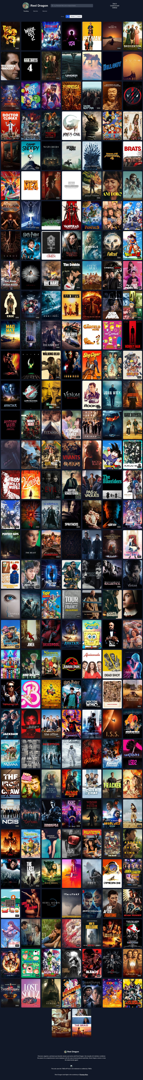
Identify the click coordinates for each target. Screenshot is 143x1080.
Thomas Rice (84, 1074)
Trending (26, 11)
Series (79, 16)
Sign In (115, 3)
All (67, 16)
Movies (73, 16)
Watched (44, 11)
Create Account (114, 5)
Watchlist (35, 11)
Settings (114, 7)
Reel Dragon (39, 5)
